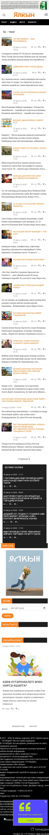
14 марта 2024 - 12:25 (11, 646)
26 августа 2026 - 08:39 (13, 492)
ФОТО (22, 22)
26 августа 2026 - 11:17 (13, 474)
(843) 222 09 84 (42, 834)
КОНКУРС (32, 22)
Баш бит (33, 726)
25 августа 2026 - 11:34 (13, 528)
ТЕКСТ (4, 22)
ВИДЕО (13, 22)
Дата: (5, 609)
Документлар (18, 726)
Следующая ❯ (24, 459)
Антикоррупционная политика (13, 801)
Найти (7, 616)
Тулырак (30, 820)
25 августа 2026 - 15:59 (13, 510)
